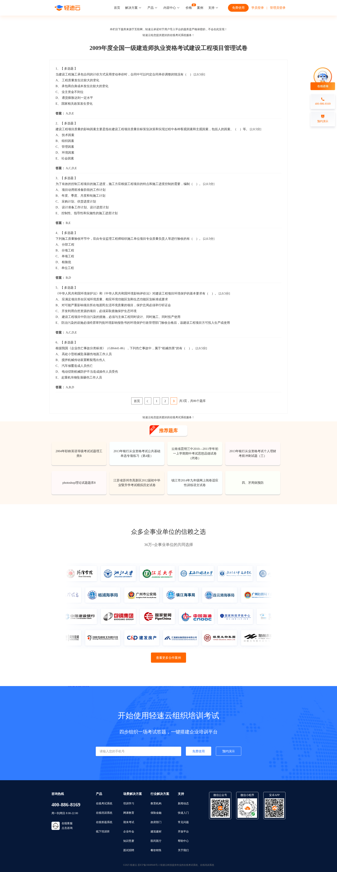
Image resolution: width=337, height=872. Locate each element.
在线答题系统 (104, 822)
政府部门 (156, 822)
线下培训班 (103, 831)
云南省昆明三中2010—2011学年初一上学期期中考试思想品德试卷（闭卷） (194, 453)
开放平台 (183, 831)
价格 (189, 7)
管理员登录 (278, 7)
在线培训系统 (104, 812)
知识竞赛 (128, 840)
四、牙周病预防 (253, 482)
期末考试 (128, 822)
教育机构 (156, 803)
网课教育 (128, 812)
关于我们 (183, 850)
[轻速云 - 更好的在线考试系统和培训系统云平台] (67, 8)
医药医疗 (156, 840)
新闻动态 (183, 803)
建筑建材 (156, 831)
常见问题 (183, 822)
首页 (117, 7)
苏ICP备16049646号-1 (149, 865)
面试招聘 (128, 850)
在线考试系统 (178, 35)
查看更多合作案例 (168, 657)
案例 (200, 7)
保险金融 (156, 812)
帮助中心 (183, 840)
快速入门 (183, 812)
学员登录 (257, 7)
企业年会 (128, 831)
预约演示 (228, 751)
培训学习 (128, 803)
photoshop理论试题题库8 (79, 482)
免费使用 (238, 7)
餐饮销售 (156, 850)
